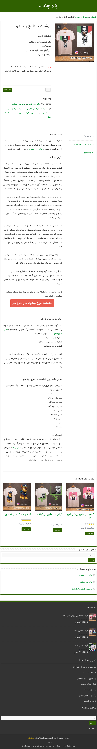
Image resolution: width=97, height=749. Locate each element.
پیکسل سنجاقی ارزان (87, 695)
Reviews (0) (89, 153)
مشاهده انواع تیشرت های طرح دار (32, 303)
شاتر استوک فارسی (88, 684)
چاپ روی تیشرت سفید (23, 108)
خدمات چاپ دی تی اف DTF (84, 667)
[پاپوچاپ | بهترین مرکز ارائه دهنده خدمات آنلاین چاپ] (48, 6)
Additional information (84, 144)
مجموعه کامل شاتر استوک (81, 589)
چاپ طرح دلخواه (82, 17)
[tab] (81, 136)
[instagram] (49, 743)
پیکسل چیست (90, 689)
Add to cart (7, 90)
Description (89, 136)
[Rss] (51, 743)
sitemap (91, 728)
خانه (92, 17)
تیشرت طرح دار (39, 108)
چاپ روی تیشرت (33, 104)
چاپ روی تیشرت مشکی (29, 113)
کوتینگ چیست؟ (89, 672)
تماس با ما (17, 447)
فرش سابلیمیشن (89, 701)
